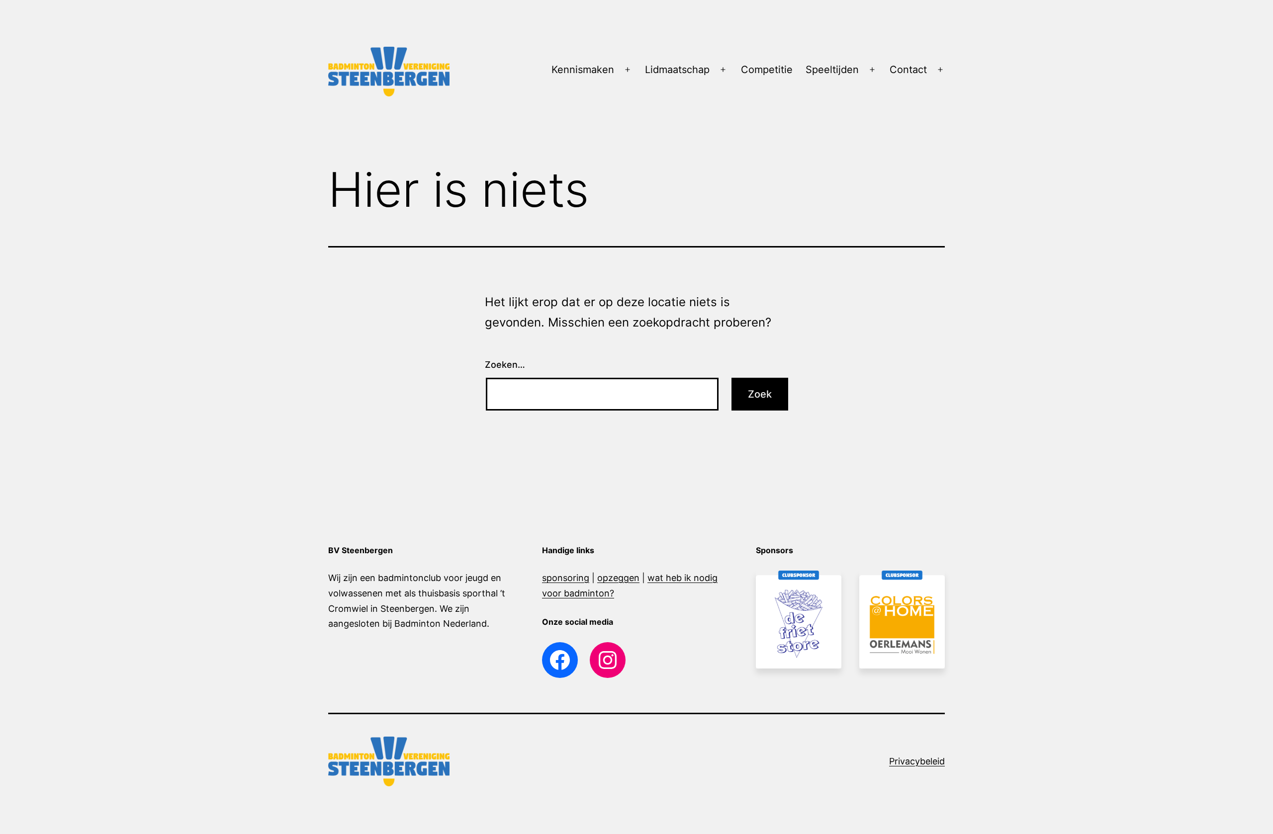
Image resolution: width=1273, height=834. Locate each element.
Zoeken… (505, 364)
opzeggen (618, 578)
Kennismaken (582, 70)
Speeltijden (832, 70)
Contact (908, 70)
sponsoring (565, 578)
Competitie (767, 70)
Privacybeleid (917, 761)
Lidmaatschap (677, 70)
